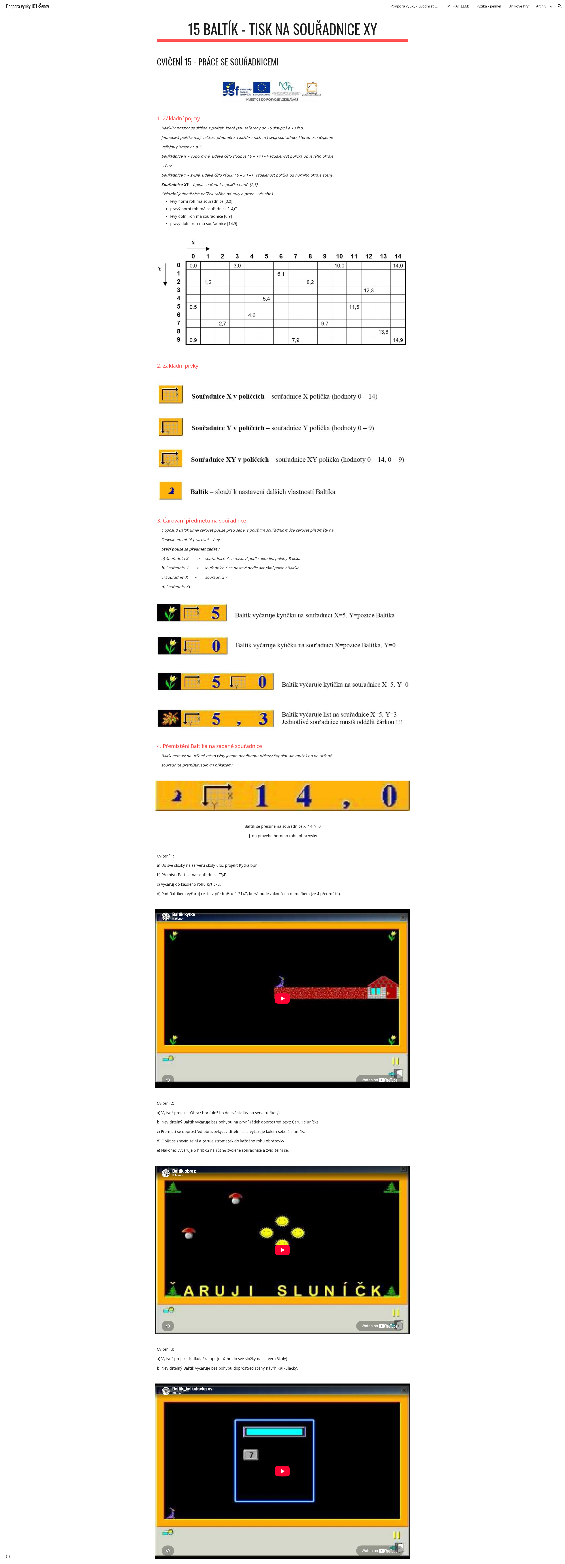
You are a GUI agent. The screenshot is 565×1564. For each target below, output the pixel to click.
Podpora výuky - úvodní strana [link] (416, 6)
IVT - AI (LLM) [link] (458, 6)
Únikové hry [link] (518, 6)
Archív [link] (541, 6)
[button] (559, 6)
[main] (282, 31)
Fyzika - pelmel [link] (489, 6)
